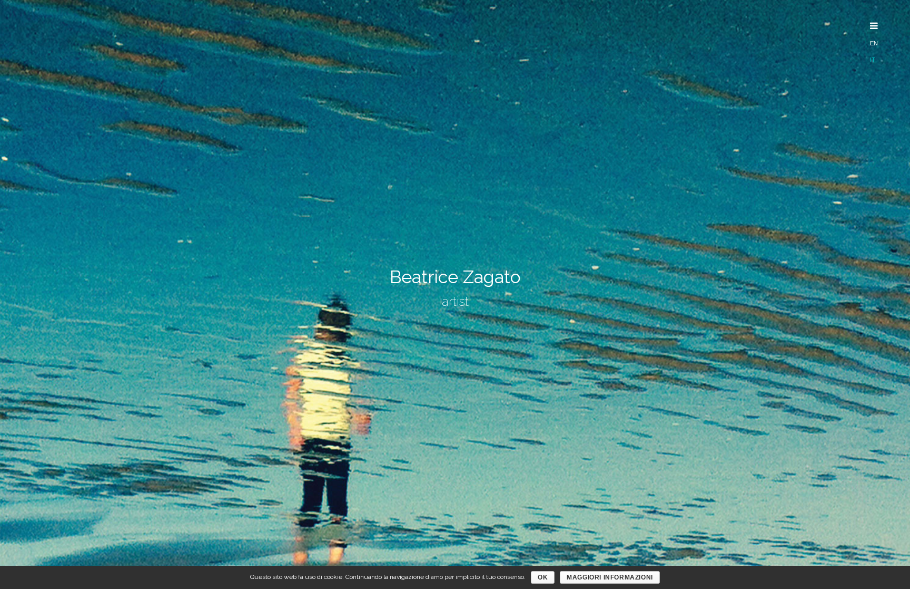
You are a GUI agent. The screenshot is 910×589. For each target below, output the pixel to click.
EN (874, 43)
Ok (543, 577)
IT (872, 59)
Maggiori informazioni (610, 577)
